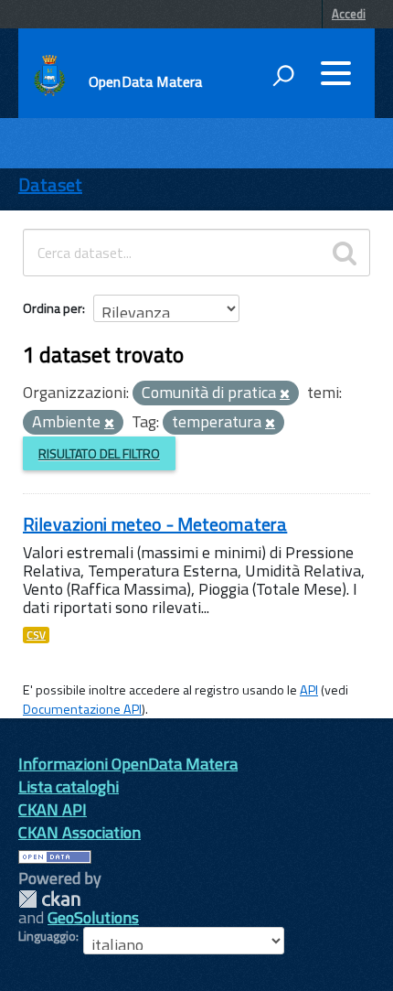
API (309, 690)
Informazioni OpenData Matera (128, 763)
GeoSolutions (93, 917)
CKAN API (52, 809)
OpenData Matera (145, 81)
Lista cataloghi (68, 786)
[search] (344, 252)
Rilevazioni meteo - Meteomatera (155, 524)
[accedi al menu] (335, 73)
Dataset (50, 184)
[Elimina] (285, 394)
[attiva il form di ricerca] (283, 75)
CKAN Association (79, 832)
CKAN (49, 899)
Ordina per (52, 308)
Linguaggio (47, 936)
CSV (36, 635)
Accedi (349, 14)
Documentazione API (82, 709)
